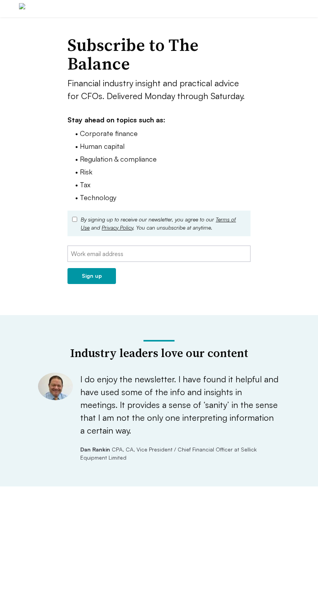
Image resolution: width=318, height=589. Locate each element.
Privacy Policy (117, 227)
